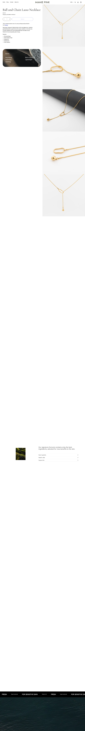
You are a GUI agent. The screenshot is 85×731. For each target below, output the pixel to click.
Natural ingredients (42, 455)
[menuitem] (4, 2)
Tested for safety (42, 457)
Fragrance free (41, 460)
